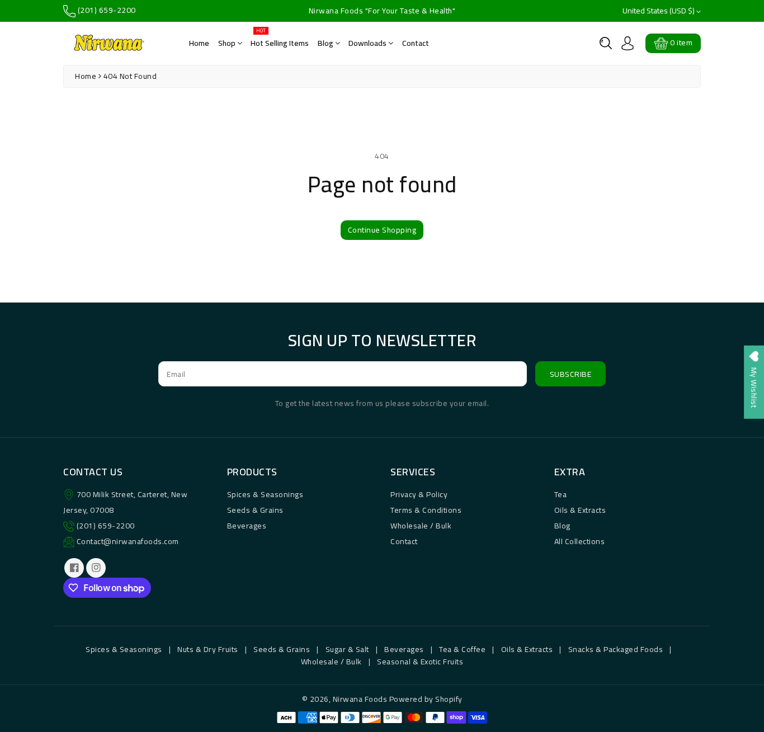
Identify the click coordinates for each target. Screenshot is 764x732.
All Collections (579, 541)
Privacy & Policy (418, 494)
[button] (606, 43)
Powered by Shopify (426, 699)
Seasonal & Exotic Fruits (420, 661)
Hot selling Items (280, 39)
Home (199, 43)
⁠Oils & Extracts (527, 649)
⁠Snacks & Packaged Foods (615, 649)
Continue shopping (382, 230)
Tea (560, 494)
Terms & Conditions (425, 510)
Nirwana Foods (360, 699)
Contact (415, 43)
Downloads (368, 43)
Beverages (247, 525)
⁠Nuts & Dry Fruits (207, 649)
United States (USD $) (659, 11)
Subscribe (571, 374)
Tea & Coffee (462, 649)
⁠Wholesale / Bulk (331, 661)
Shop (227, 43)
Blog (326, 43)
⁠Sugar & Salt (347, 649)
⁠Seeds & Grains (281, 649)
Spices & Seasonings (265, 494)
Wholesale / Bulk (420, 525)
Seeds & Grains (255, 510)
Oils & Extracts (580, 510)
